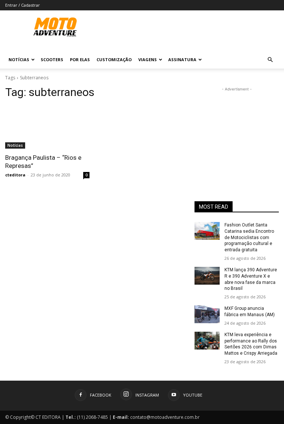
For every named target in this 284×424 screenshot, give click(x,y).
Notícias (19, 59)
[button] (270, 59)
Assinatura (182, 59)
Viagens (147, 59)
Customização (114, 59)
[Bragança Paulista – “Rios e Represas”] (47, 127)
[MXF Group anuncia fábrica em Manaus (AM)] (207, 314)
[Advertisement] (237, 130)
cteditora (15, 175)
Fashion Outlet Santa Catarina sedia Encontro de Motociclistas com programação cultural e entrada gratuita (249, 237)
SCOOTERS (52, 59)
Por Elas (80, 59)
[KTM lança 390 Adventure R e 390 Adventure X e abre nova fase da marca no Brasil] (207, 276)
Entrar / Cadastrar (22, 5)
